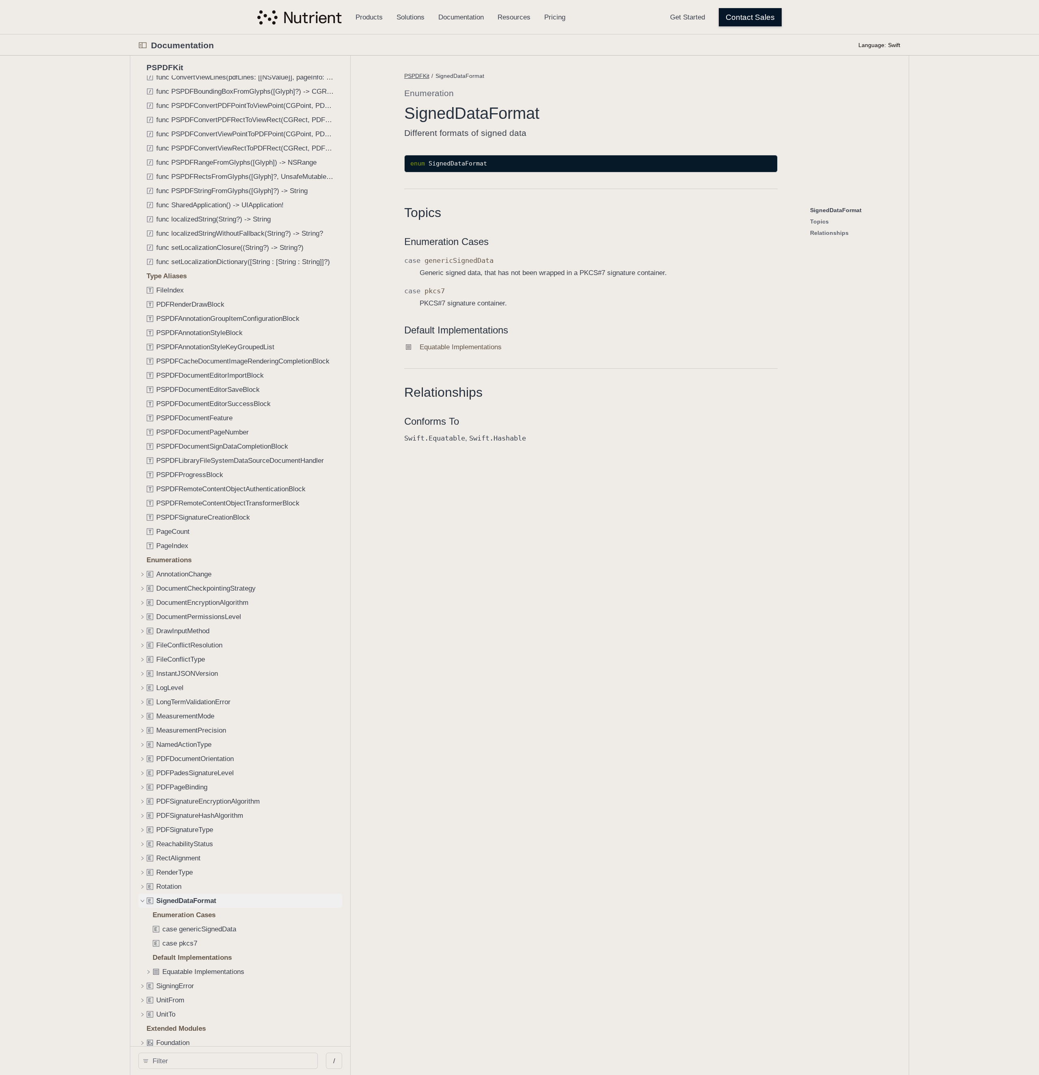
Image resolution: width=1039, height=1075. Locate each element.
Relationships (443, 392)
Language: (872, 45)
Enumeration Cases (446, 241)
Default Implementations (456, 330)
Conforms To (431, 421)
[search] (228, 1061)
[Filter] (231, 1061)
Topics (422, 212)
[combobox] (231, 1060)
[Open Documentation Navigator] (143, 45)
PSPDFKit (416, 76)
